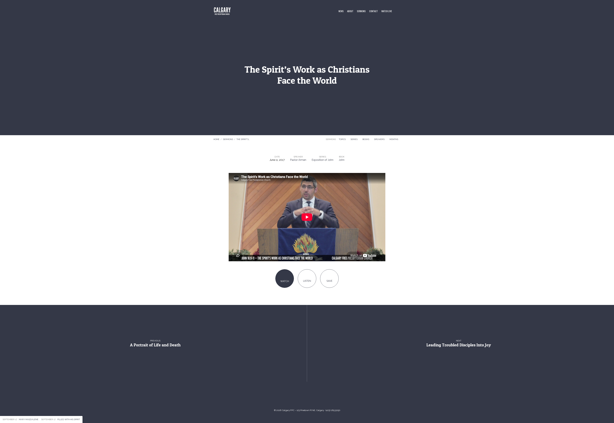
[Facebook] (311, 396)
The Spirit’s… (243, 139)
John (341, 159)
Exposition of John (322, 159)
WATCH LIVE (386, 11)
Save (329, 280)
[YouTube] (303, 396)
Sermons (361, 11)
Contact (373, 11)
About (350, 11)
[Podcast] (319, 396)
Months (394, 139)
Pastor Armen (298, 159)
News (341, 11)
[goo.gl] (295, 396)
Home (216, 139)
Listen (307, 280)
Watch (284, 281)
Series (354, 139)
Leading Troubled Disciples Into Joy (458, 344)
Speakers (379, 139)
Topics (342, 139)
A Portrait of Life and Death (155, 344)
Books (366, 139)
